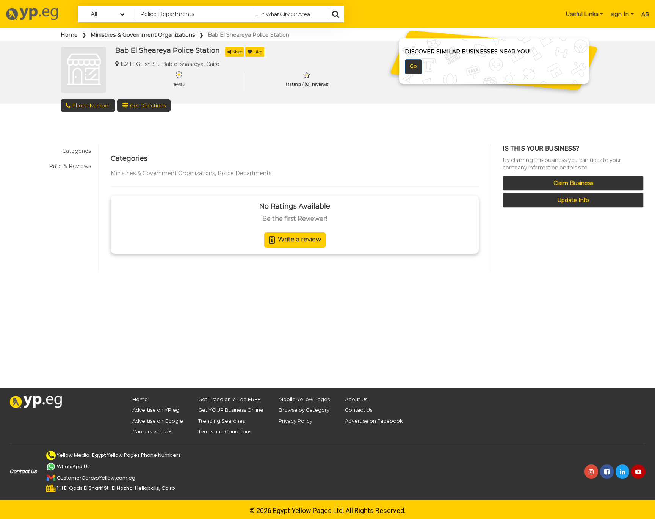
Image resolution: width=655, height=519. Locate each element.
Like (257, 52)
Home (69, 34)
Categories (76, 150)
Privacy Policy (295, 421)
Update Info (573, 200)
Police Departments (244, 173)
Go (413, 66)
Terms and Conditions (224, 431)
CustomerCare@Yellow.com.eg (96, 477)
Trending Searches (221, 421)
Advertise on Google (157, 421)
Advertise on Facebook (374, 421)
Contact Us (358, 410)
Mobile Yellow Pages (304, 399)
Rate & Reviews (70, 166)
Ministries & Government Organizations (143, 34)
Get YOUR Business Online (230, 410)
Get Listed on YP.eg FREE (229, 399)
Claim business (573, 183)
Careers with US (152, 431)
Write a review (299, 239)
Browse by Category (304, 410)
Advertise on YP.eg (155, 410)
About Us (356, 399)
